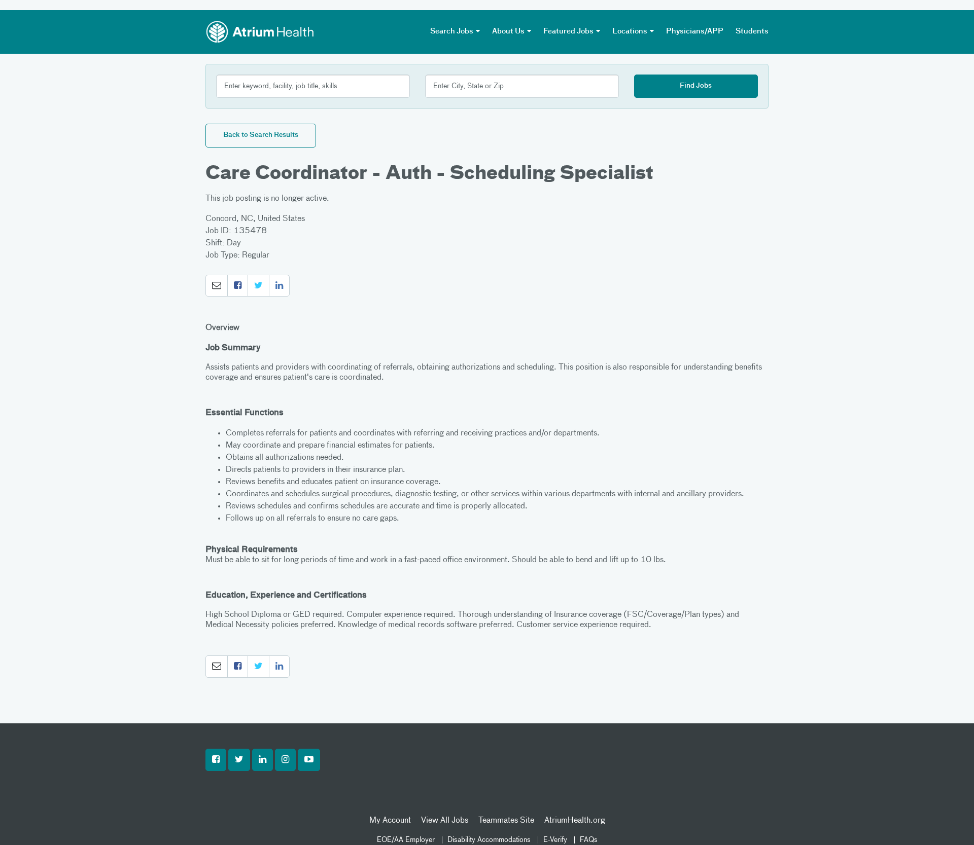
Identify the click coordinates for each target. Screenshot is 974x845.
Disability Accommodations (489, 839)
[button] (216, 286)
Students (752, 31)
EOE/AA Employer (406, 839)
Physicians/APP (694, 31)
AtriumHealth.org (574, 821)
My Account (390, 821)
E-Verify (555, 839)
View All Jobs (444, 821)
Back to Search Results (260, 135)
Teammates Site (506, 821)
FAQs (589, 839)
